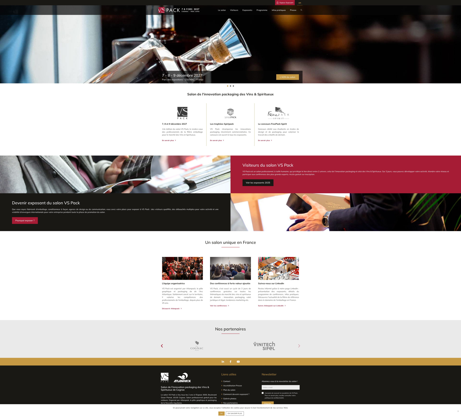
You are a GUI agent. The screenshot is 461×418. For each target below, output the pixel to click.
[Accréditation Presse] (239, 385)
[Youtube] (238, 361)
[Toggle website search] (301, 10)
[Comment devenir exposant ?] (239, 394)
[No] (458, 411)
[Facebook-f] (230, 361)
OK (221, 413)
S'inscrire (267, 404)
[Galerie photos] (239, 398)
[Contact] (239, 381)
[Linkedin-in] (222, 361)
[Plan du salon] (239, 389)
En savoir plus (235, 413)
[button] (227, 86)
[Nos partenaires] (239, 402)
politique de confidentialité (274, 398)
